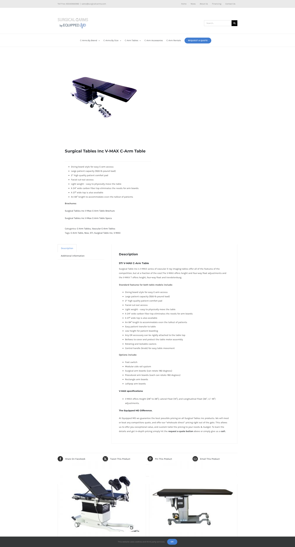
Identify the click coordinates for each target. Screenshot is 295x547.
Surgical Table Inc (103, 233)
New (86, 233)
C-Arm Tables (84, 228)
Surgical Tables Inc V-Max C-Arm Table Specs (88, 218)
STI (91, 233)
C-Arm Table (77, 233)
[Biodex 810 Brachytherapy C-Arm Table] (102, 505)
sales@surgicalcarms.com (94, 4)
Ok (172, 542)
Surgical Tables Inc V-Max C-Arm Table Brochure (90, 210)
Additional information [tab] (73, 255)
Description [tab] (67, 248)
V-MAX (117, 233)
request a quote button (180, 431)
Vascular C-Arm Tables (103, 228)
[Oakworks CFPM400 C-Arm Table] (193, 505)
